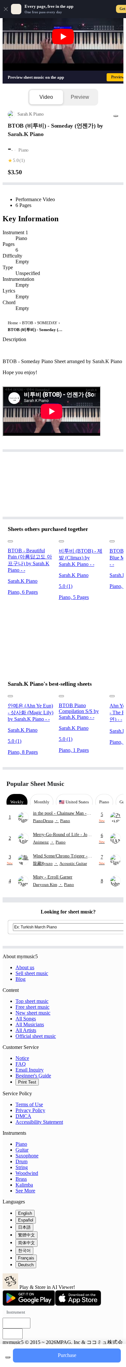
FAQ (21, 1064)
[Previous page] (102, 783)
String (22, 1167)
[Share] (115, 116)
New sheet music (33, 1013)
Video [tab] (46, 97)
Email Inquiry (30, 1070)
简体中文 (26, 1242)
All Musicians (30, 1024)
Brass (21, 1179)
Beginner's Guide (33, 1075)
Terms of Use (29, 1104)
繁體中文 (26, 1235)
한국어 (24, 1250)
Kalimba (24, 1185)
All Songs (26, 1018)
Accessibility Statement (39, 1122)
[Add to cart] (7, 1357)
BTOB (27, 322)
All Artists (26, 1030)
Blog (21, 979)
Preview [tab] (80, 97)
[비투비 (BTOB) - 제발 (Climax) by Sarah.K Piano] (82, 540)
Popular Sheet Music (35, 783)
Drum (21, 1161)
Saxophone (27, 1155)
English (25, 1213)
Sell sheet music (32, 973)
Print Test (27, 1082)
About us (25, 967)
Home (13, 322)
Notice (22, 1058)
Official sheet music (36, 1036)
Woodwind (27, 1173)
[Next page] (114, 783)
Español (25, 1220)
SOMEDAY (47, 322)
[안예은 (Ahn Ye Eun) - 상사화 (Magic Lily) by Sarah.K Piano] (31, 694)
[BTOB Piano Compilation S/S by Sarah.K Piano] (82, 694)
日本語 (24, 1227)
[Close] (6, 9)
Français (26, 1258)
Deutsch (26, 1264)
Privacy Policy (30, 1110)
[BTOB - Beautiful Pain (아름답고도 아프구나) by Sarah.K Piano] (31, 540)
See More (25, 1190)
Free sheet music (32, 1007)
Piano (21, 1144)
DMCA (23, 1116)
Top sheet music (32, 1001)
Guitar (22, 1150)
